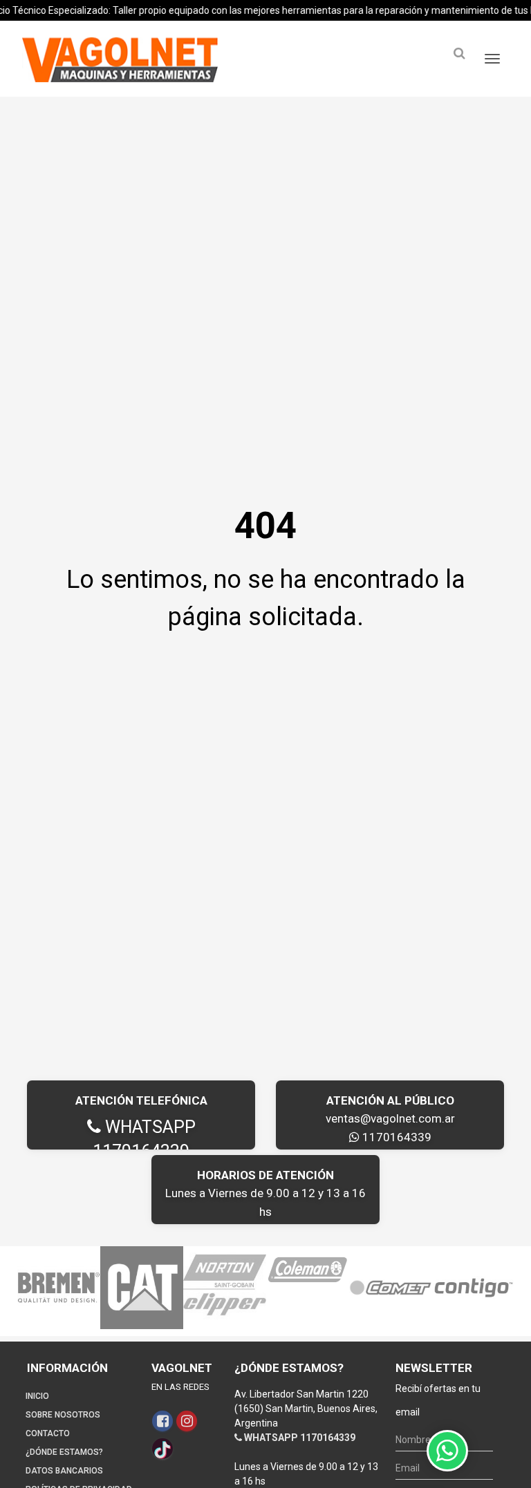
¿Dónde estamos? (64, 1452)
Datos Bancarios (64, 1471)
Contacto (48, 1433)
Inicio (37, 1396)
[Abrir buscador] (459, 53)
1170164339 (395, 1137)
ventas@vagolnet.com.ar (390, 1118)
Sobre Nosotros (63, 1415)
